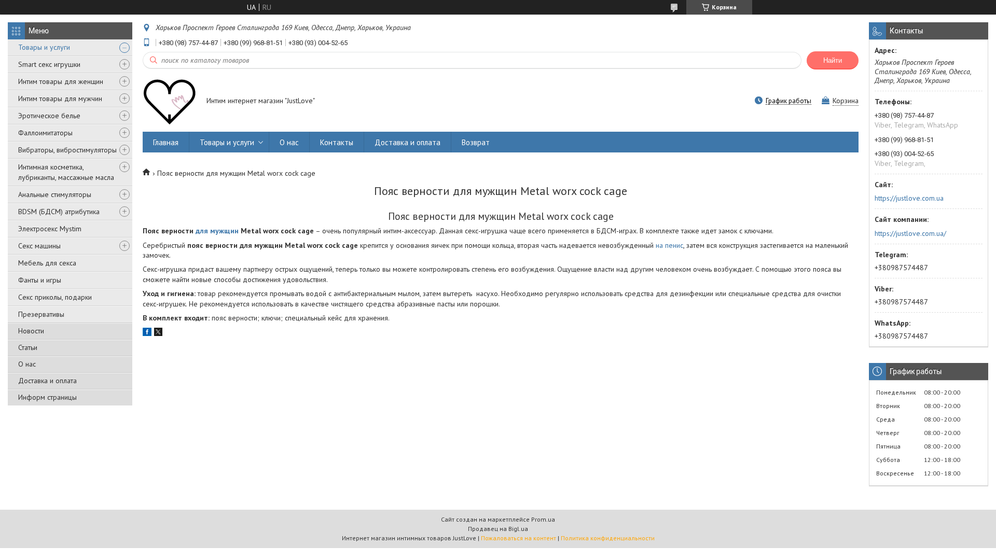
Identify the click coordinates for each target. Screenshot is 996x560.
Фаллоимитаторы (45, 132)
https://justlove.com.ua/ (910, 233)
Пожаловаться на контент (518, 538)
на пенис (669, 245)
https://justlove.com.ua (909, 198)
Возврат (476, 142)
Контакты (336, 142)
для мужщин (217, 230)
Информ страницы (47, 397)
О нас (27, 364)
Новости (31, 330)
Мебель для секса (47, 263)
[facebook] (147, 333)
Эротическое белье (49, 115)
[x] (158, 333)
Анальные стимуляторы (54, 194)
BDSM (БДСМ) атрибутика (59, 211)
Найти (832, 60)
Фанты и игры (39, 280)
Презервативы (41, 314)
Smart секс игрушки (49, 64)
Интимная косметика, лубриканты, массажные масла (66, 172)
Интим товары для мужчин (60, 98)
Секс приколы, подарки (55, 297)
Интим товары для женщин (60, 81)
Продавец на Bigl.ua (498, 529)
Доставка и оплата (47, 380)
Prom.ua (543, 519)
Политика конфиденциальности (608, 538)
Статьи (27, 347)
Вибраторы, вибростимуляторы (67, 150)
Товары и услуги (44, 47)
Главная (165, 142)
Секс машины (39, 245)
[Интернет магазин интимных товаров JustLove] (170, 102)
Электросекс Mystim (49, 228)
